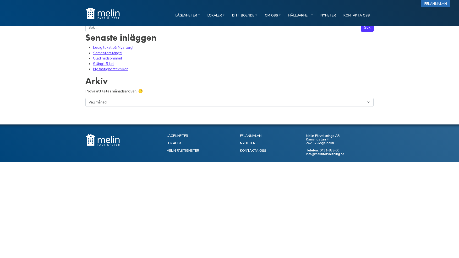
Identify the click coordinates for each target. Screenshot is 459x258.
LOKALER (174, 143)
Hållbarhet (299, 15)
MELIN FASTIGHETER (183, 150)
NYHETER (247, 143)
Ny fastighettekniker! (110, 69)
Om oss (271, 15)
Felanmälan (436, 3)
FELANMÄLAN (251, 136)
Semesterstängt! (107, 53)
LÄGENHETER (177, 136)
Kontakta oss (357, 15)
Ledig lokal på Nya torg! (113, 47)
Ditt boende (243, 15)
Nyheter (328, 15)
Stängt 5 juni (103, 63)
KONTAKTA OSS (253, 150)
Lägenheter (186, 15)
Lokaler (215, 15)
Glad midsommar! (107, 58)
